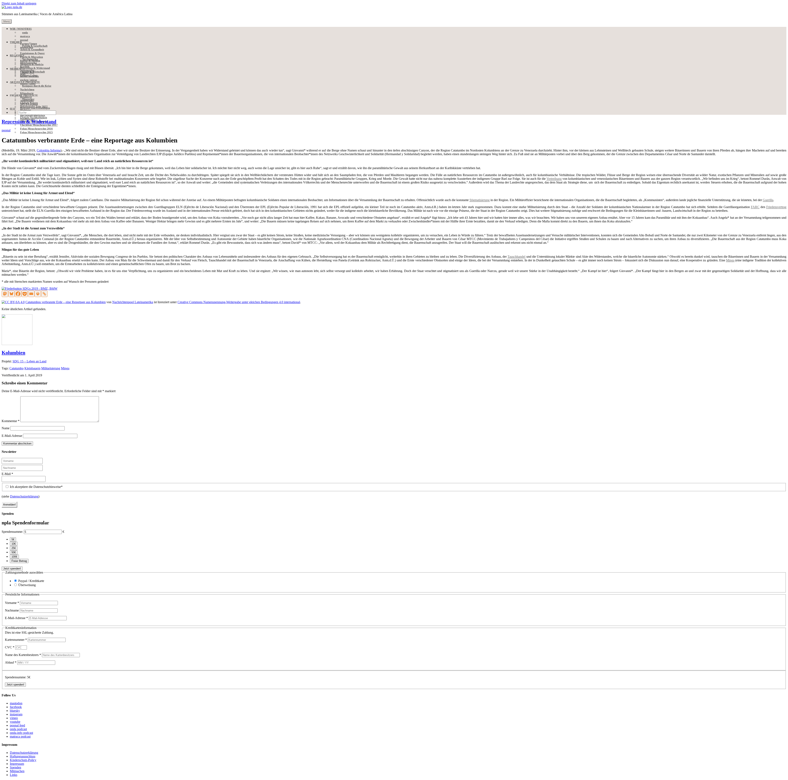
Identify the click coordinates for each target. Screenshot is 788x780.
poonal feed (17, 725)
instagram (16, 714)
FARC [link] (755, 207)
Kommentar (10, 421)
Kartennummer (16, 639)
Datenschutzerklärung (24, 496)
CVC (9, 647)
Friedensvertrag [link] (776, 207)
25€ (13, 548)
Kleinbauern (32, 368)
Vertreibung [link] (554, 178)
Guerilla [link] (768, 200)
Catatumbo (16, 368)
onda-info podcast (21, 732)
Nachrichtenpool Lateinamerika (132, 302)
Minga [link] (730, 260)
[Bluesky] (11, 293)
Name (5, 428)
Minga (65, 368)
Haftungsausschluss (22, 756)
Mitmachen (17, 771)
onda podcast (18, 729)
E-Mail (7, 474)
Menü (6, 21)
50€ (13, 552)
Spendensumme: (12, 531)
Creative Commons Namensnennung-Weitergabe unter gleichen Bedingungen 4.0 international (239, 302)
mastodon (16, 703)
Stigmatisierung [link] (480, 200)
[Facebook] (18, 293)
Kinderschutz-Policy (23, 760)
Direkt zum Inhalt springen (19, 3)
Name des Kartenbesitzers (23, 655)
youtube (15, 721)
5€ (12, 539)
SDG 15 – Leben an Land (29, 361)
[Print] (37, 293)
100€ (14, 556)
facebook (16, 707)
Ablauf (10, 662)
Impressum (17, 763)
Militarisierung (50, 368)
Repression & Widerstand (29, 121)
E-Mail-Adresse (12, 435)
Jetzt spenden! (12, 568)
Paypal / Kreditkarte (31, 581)
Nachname (12, 610)
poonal (6, 130)
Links (13, 775)
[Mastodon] (5, 293)
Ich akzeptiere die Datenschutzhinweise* (36, 486)
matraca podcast (20, 736)
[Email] (31, 293)
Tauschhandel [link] (516, 256)
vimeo (14, 718)
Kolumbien (13, 352)
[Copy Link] (44, 293)
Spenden (15, 767)
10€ (13, 543)
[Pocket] (24, 293)
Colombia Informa (49, 150)
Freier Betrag (19, 561)
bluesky (15, 710)
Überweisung (27, 585)
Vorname (12, 603)
